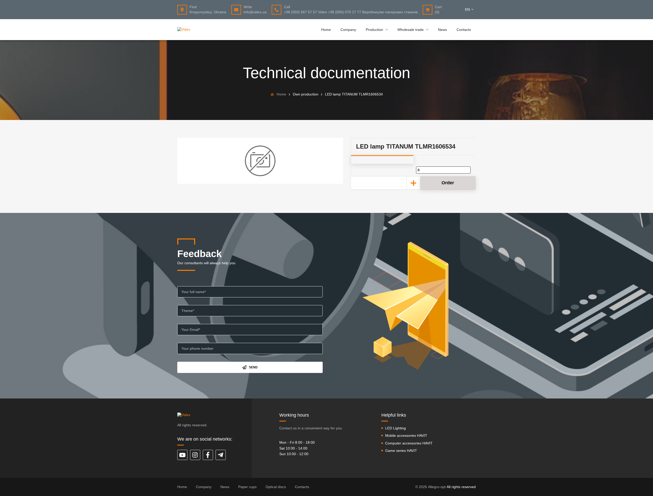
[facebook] (208, 455)
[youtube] (182, 455)
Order (448, 182)
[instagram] (195, 455)
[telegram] (221, 455)
